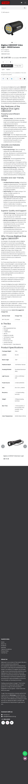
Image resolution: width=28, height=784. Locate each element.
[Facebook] (3, 78)
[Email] (24, 78)
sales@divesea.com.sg (9, 716)
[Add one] (10, 62)
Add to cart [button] (7, 66)
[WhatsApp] (16, 78)
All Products (6, 12)
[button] (2, 28)
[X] (7, 78)
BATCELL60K (5, 319)
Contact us (4, 652)
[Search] (25, 8)
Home (2, 642)
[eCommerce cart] (21, 2)
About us (3, 643)
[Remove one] (3, 62)
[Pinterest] (20, 78)
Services (3, 647)
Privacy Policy (5, 651)
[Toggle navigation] (25, 2)
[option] (14, 446)
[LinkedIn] (12, 78)
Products (3, 645)
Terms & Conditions (6, 649)
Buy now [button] (18, 66)
